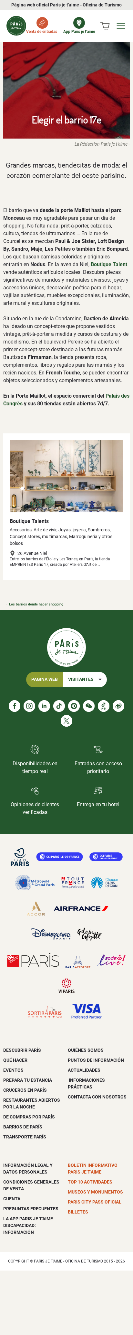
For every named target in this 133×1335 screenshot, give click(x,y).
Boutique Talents (29, 521)
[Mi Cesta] (105, 26)
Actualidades (84, 1070)
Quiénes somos (86, 1050)
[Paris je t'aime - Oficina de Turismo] (16, 26)
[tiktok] (59, 706)
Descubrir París (22, 1050)
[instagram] (29, 706)
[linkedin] (44, 706)
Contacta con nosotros (97, 1096)
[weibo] (118, 706)
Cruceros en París (25, 1090)
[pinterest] (74, 706)
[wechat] (89, 706)
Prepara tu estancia (27, 1080)
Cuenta (11, 1198)
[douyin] (103, 706)
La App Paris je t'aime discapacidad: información (28, 1225)
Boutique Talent (109, 264)
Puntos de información (96, 1060)
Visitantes (81, 679)
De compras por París (29, 1116)
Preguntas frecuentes (30, 1208)
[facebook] (14, 706)
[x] (66, 721)
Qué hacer (15, 1060)
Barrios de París (22, 1126)
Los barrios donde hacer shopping (36, 604)
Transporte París (24, 1136)
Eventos (13, 1070)
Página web (44, 679)
